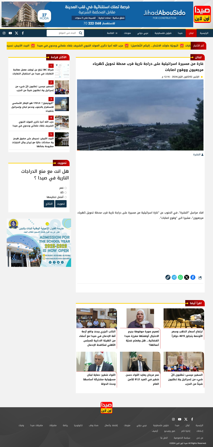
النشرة (197, 154)
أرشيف (155, 431)
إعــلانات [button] (199, 431)
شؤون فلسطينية (163, 33)
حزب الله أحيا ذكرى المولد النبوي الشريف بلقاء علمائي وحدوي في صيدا (89, 45)
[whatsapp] (167, 277)
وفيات (21, 425)
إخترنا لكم (185, 431)
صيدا (180, 33)
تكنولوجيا (78, 425)
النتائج (49, 203)
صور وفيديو (169, 431)
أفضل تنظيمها (55, 197)
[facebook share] (192, 277)
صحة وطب (93, 425)
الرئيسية (204, 33)
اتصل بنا (164, 438)
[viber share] (174, 277)
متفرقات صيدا (36, 425)
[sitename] (106, 408)
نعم (61, 187)
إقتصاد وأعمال (111, 425)
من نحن (199, 438)
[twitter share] (186, 277)
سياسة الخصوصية (182, 438)
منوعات (127, 33)
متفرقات (53, 425)
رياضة (65, 425)
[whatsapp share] (180, 277)
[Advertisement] (140, 182)
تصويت (61, 203)
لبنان (191, 33)
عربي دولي (142, 33)
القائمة (110, 33)
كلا (61, 192)
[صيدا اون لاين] (202, 14)
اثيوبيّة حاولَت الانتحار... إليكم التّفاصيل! (163, 45)
